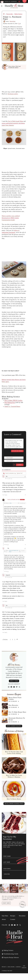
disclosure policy (13, 94)
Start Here (5, 916)
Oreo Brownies (13, 705)
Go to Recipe (13, 701)
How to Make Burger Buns (17, 712)
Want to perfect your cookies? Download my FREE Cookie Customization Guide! (11, 218)
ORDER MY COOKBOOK (10, 1)
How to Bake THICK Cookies (13, 400)
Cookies (18, 966)
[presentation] (5, 699)
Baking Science (18, 14)
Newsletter (22, 916)
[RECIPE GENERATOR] (19, 2)
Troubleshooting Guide (11, 954)
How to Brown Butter (14, 799)
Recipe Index (9, 14)
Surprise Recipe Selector (11, 957)
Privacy (4, 966)
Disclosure (11, 966)
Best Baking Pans (9, 402)
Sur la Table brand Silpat (15, 121)
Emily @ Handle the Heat (13, 551)
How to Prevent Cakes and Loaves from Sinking (14, 752)
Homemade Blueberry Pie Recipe (17, 719)
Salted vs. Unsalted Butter (12, 406)
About (4, 919)
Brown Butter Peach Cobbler (15, 698)
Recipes (12, 916)
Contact (12, 919)
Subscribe (7, 874)
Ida (10, 503)
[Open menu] (1, 6)
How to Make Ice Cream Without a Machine (14, 776)
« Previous (5, 639)
